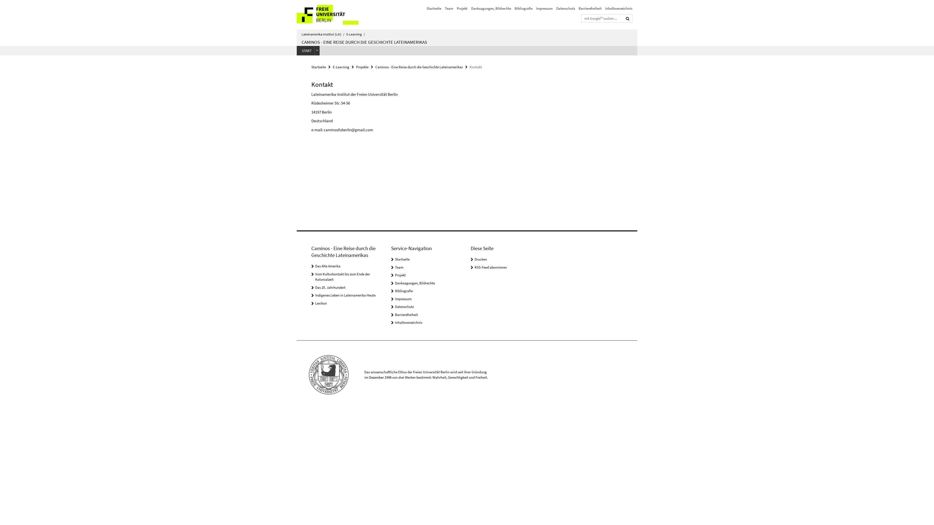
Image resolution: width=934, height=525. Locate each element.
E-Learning (355, 34)
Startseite (434, 8)
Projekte (362, 67)
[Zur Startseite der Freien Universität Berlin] (337, 15)
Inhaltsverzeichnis (618, 8)
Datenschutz (565, 8)
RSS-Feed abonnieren (491, 267)
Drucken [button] (481, 259)
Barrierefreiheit (590, 8)
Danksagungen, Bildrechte (491, 8)
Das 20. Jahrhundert (330, 287)
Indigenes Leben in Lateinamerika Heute (345, 295)
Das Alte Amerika (328, 266)
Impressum (544, 8)
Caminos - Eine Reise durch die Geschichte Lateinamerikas (364, 42)
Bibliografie (523, 8)
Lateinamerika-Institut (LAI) (323, 34)
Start (307, 50)
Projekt (462, 8)
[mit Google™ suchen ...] (627, 18)
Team (449, 8)
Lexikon (321, 303)
